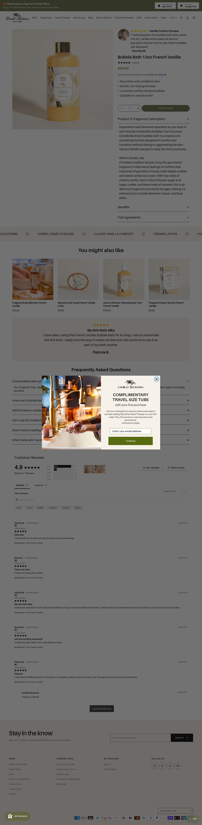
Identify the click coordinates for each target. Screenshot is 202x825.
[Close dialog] (156, 379)
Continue (130, 440)
